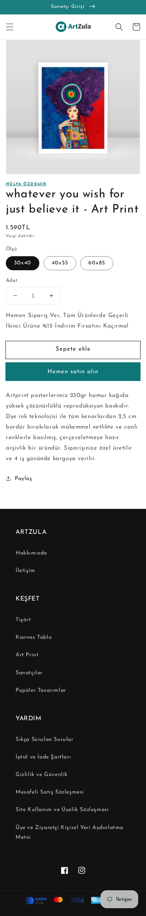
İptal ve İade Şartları (43, 757)
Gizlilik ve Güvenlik (42, 775)
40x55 (60, 263)
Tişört (23, 620)
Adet (12, 280)
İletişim (25, 571)
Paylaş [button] (23, 479)
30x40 (22, 263)
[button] (9, 26)
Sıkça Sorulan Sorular (45, 739)
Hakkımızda (31, 553)
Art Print (27, 655)
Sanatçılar (29, 673)
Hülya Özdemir (26, 184)
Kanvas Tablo (34, 637)
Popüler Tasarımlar (41, 690)
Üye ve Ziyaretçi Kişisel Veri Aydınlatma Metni (69, 832)
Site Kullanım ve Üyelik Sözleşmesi (62, 810)
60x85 (96, 263)
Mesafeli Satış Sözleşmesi (50, 792)
